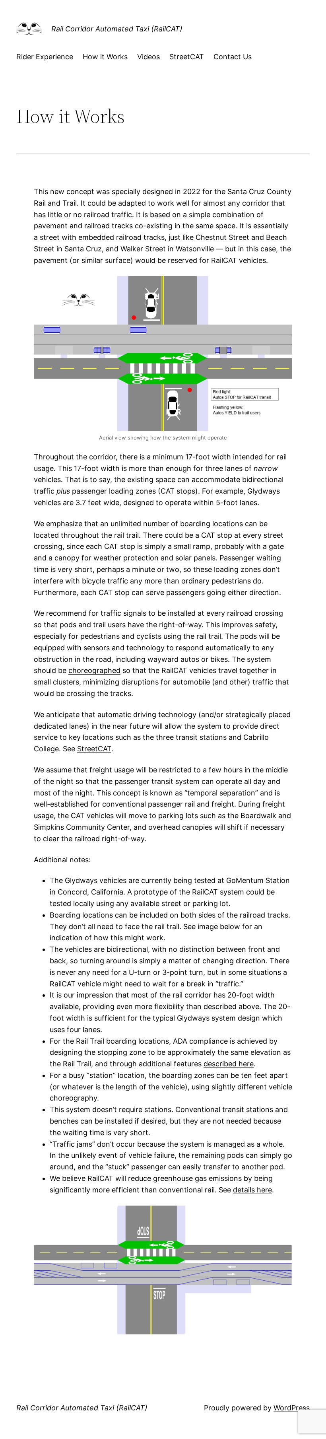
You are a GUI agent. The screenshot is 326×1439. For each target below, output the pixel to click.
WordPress (292, 1408)
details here (252, 1190)
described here (229, 1064)
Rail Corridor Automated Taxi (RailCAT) (116, 29)
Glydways (263, 491)
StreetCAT (94, 749)
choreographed (94, 670)
